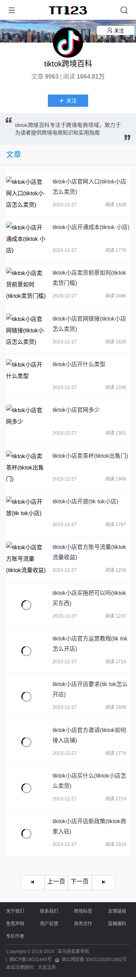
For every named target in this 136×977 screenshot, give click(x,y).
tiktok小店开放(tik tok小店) (85, 501)
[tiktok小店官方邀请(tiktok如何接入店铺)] (26, 742)
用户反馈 (49, 923)
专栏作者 (15, 936)
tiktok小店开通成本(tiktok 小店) (91, 227)
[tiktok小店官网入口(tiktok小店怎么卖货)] (26, 194)
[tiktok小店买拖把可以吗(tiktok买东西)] (26, 605)
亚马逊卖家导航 (73, 951)
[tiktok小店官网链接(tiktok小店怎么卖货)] (26, 331)
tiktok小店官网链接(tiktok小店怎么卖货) (89, 323)
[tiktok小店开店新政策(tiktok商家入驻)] (26, 833)
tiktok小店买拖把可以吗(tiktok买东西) (89, 598)
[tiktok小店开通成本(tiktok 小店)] (26, 239)
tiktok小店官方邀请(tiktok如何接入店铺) (89, 735)
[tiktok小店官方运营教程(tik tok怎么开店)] (26, 651)
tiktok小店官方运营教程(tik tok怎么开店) (90, 643)
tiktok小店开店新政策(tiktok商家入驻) (89, 826)
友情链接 (117, 911)
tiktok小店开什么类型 (79, 364)
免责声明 (15, 923)
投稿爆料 (117, 923)
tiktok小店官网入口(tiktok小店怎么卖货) (89, 186)
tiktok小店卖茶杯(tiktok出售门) (90, 455)
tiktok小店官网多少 (76, 409)
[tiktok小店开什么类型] (26, 376)
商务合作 (83, 923)
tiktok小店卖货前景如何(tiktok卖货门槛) (89, 277)
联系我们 (49, 911)
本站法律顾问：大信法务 (31, 967)
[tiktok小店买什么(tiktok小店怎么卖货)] (26, 788)
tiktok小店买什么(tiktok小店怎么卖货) (89, 780)
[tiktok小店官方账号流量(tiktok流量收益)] (26, 559)
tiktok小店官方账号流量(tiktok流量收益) (89, 552)
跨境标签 (83, 911)
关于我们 (15, 911)
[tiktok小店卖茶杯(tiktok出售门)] (26, 468)
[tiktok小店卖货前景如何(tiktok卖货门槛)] (26, 285)
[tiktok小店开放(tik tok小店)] (26, 513)
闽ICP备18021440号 (30, 959)
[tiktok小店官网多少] (26, 422)
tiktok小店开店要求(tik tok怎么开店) (90, 689)
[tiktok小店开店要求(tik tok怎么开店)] (26, 696)
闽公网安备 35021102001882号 (94, 959)
